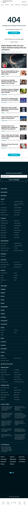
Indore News (3, 227)
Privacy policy (4, 459)
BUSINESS (3, 292)
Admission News (4, 262)
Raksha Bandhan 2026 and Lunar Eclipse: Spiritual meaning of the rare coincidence (13, 48)
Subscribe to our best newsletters (14, 173)
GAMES (2, 355)
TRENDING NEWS (5, 367)
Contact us (12, 456)
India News (17, 4)
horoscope (4, 140)
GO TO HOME (14, 32)
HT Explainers (17, 399)
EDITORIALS (3, 317)
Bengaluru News (4, 220)
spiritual (3, 52)
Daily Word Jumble (5, 360)
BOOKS (2, 338)
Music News (3, 245)
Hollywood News (17, 243)
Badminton (3, 330)
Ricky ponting (17, 377)
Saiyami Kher (16, 372)
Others (2, 334)
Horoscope (3, 256)
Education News (17, 267)
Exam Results (3, 267)
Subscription (3, 461)
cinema (3, 85)
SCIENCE (3, 310)
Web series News (4, 250)
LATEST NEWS (4, 188)
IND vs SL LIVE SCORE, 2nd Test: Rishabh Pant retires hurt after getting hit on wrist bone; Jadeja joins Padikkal (6, 449)
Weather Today (13, 459)
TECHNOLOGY (4, 324)
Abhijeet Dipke (4, 369)
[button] (1, 2)
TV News (16, 248)
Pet (1, 282)
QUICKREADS (4, 348)
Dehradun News (17, 223)
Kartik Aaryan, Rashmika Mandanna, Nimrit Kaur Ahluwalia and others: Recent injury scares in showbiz (6, 423)
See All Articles (14, 154)
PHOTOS (3, 296)
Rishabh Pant (3, 212)
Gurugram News (17, 225)
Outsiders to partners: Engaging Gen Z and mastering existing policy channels (10, 91)
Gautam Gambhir (17, 374)
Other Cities (16, 237)
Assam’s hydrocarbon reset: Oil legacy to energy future (6, 435)
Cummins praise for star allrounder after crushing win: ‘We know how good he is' (9, 127)
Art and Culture (4, 272)
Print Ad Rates (13, 461)
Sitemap (2, 464)
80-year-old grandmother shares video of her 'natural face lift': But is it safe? (10, 73)
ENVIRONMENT (4, 306)
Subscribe (24, 1)
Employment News (18, 264)
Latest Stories (5, 404)
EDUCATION (3, 259)
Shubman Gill (3, 207)
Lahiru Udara (16, 214)
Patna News (3, 235)
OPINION (3, 313)
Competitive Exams (5, 264)
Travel (15, 280)
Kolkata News (3, 230)
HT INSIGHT (3, 341)
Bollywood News (4, 243)
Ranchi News (3, 237)
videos (3, 112)
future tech (4, 147)
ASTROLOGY (3, 254)
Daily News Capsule (5, 176)
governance (4, 94)
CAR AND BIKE (4, 320)
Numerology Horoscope (19, 381)
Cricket (11, 4)
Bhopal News (17, 220)
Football (15, 330)
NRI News (3, 399)
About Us (3, 456)
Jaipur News (16, 227)
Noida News (16, 232)
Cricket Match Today (18, 201)
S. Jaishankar (16, 369)
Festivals (16, 275)
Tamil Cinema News (18, 245)
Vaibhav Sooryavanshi (5, 374)
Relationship (3, 280)
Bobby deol (3, 379)
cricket (3, 131)
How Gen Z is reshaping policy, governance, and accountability (6, 430)
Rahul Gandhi (3, 372)
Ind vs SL (2, 377)
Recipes (15, 277)
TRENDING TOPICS (5, 385)
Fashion (2, 275)
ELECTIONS (3, 345)
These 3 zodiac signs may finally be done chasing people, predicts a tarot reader (10, 137)
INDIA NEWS (3, 195)
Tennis (15, 332)
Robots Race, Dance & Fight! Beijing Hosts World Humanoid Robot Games (9, 109)
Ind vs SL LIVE (17, 212)
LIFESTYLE (3, 270)
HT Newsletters (22, 459)
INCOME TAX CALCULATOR (7, 364)
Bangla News (16, 394)
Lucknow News (17, 230)
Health (2, 277)
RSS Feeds (12, 464)
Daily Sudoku (3, 358)
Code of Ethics (22, 461)
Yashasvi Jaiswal (17, 210)
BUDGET (2, 303)
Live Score (3, 204)
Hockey (2, 332)
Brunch (15, 272)
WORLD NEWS (4, 192)
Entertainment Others (18, 250)
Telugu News (3, 397)
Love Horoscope (4, 381)
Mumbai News (4, 232)
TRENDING (3, 289)
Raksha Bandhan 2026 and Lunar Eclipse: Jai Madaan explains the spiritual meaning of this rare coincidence (7, 415)
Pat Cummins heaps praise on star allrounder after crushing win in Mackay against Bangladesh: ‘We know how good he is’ (20, 437)
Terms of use (21, 456)
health (3, 76)
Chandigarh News (4, 223)
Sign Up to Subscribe (14, 179)
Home (2, 4)
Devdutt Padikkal (17, 207)
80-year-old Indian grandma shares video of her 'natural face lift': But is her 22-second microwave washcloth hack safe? (20, 415)
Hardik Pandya (4, 210)
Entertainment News (5, 394)
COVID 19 (3, 352)
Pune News (16, 235)
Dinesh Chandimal (4, 214)
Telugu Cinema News (5, 248)
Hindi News (16, 397)
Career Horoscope (18, 379)
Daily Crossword (17, 358)
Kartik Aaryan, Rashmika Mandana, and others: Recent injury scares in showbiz (9, 82)
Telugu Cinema (17, 392)
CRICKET (3, 199)
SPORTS (2, 327)
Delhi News (3, 225)
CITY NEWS (3, 218)
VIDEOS (2, 299)
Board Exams (17, 262)
